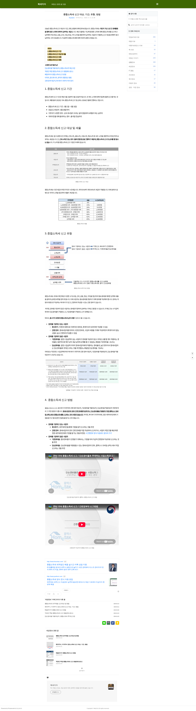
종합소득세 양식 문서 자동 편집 (60, 579)
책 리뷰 (142, 50)
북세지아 (42, 4)
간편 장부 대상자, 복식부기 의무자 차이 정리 (59, 80)
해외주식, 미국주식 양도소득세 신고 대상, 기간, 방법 (62, 607)
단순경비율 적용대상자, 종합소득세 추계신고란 (60, 68)
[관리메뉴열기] (192, 353)
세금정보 (72, 17)
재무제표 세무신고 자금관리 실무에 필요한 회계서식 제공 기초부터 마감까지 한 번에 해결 (76, 583)
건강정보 (142, 75)
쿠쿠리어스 (79, 17)
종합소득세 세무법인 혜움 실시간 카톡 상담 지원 (67, 565)
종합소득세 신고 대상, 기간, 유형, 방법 (81, 14)
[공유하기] (54, 594)
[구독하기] (192, 357)
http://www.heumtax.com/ (55, 561)
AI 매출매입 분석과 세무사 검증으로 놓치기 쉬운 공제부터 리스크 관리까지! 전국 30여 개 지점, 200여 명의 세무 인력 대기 (75, 568)
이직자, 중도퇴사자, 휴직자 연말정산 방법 (58, 77)
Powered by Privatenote (7, 708)
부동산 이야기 (142, 58)
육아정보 (142, 79)
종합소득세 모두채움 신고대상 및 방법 (57, 603)
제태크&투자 (142, 54)
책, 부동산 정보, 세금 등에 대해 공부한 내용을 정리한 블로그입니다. (71, 688)
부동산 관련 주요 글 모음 (138, 19)
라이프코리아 (18, 708)
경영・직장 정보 (142, 87)
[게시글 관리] (58, 594)
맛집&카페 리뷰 (142, 37)
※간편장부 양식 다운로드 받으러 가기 (98, 433)
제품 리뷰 (142, 41)
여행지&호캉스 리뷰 (142, 45)
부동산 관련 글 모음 (58, 4)
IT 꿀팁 (142, 70)
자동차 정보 (142, 83)
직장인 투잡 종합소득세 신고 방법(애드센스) (59, 71)
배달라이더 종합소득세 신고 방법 (55, 74)
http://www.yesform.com (54, 576)
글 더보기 (82, 670)
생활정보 (142, 62)
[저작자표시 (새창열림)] (118, 591)
